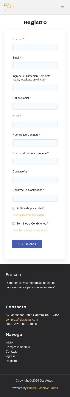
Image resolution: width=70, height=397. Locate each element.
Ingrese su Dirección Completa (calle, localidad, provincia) (31, 77)
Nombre (18, 39)
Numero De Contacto (26, 134)
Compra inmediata (18, 347)
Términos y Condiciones (32, 223)
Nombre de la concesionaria (31, 153)
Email (17, 57)
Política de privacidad (30, 208)
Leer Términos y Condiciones (30, 230)
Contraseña (21, 171)
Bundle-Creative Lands (42, 388)
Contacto (12, 351)
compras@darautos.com (22, 319)
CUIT (17, 116)
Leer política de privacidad (28, 214)
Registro (11, 360)
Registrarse (27, 244)
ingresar (11, 356)
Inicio (9, 342)
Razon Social (22, 97)
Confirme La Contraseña (28, 189)
